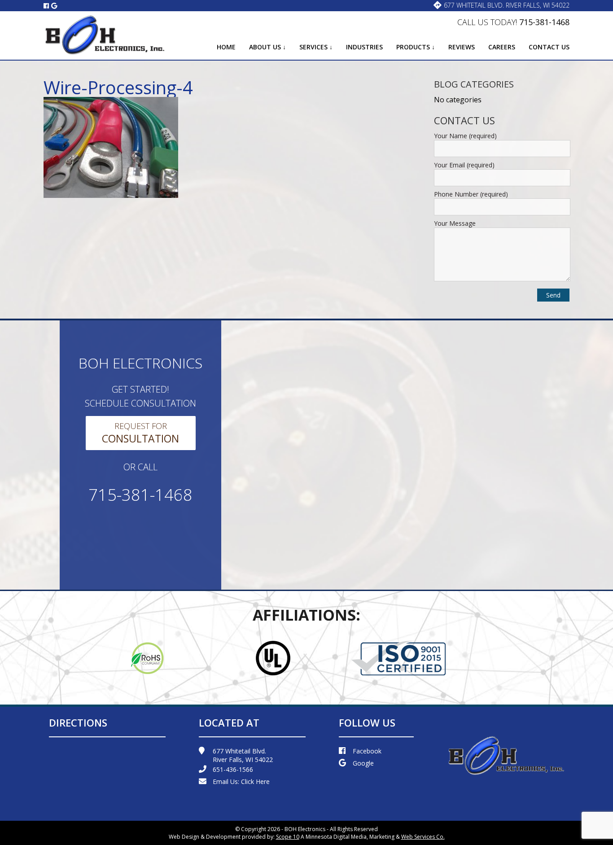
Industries (364, 47)
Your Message (455, 223)
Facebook (367, 751)
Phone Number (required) (471, 194)
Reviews (461, 47)
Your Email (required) (464, 165)
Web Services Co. (423, 837)
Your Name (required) (465, 135)
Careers (501, 47)
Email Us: (241, 781)
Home (226, 47)
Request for (140, 433)
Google (363, 763)
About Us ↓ (267, 47)
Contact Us (549, 47)
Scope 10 (287, 837)
